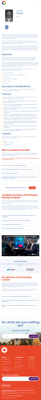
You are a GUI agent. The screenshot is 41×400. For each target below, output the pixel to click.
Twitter (32, 363)
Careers (18, 363)
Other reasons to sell (7, 364)
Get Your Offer (33, 336)
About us (19, 359)
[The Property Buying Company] (5, 2)
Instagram (33, 367)
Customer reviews (21, 365)
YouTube (32, 361)
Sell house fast (6, 359)
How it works (19, 361)
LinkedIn (32, 365)
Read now (32, 187)
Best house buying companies (7, 370)
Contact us (19, 367)
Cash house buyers (7, 361)
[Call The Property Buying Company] (34, 3)
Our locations (6, 367)
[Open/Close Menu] (38, 3)
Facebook (33, 359)
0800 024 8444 (6, 385)
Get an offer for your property (10, 375)
